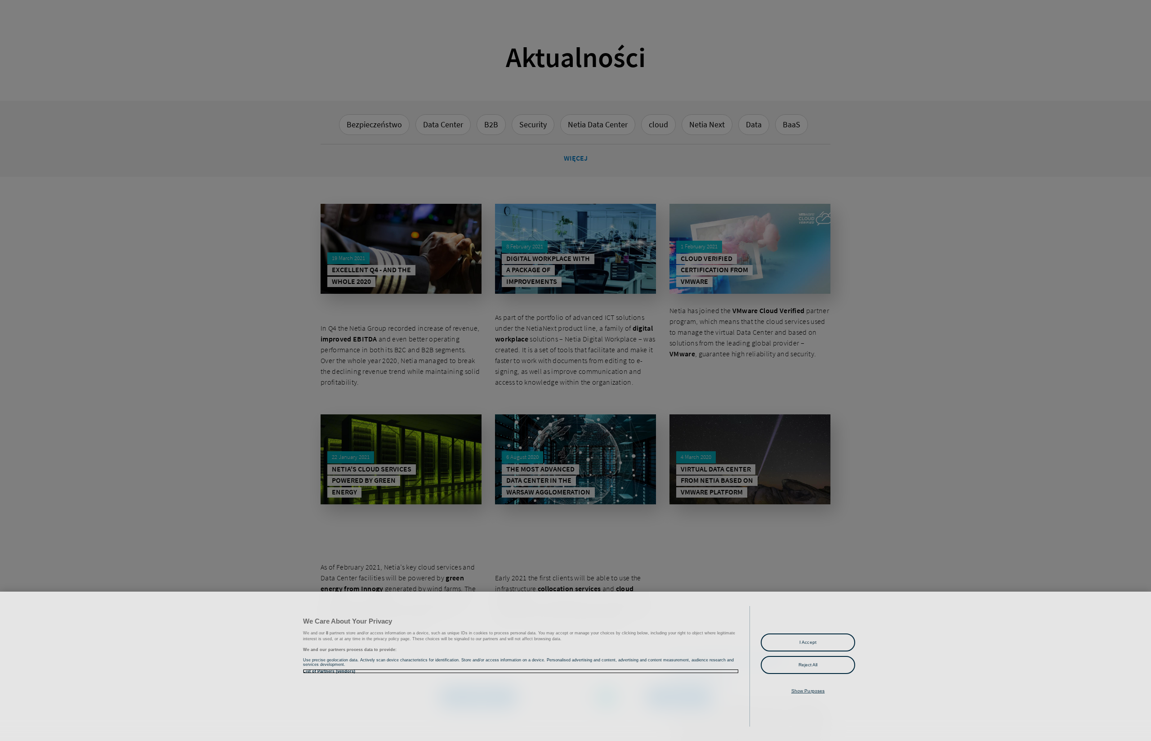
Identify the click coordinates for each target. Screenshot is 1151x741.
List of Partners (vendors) (329, 671)
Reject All (808, 664)
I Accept (807, 642)
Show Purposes (808, 690)
